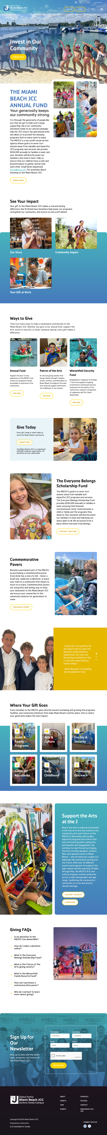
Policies (83, 1101)
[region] (80, 659)
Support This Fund (67, 531)
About (62, 1097)
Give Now (17, 393)
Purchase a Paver (21, 607)
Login (88, 2)
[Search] (93, 9)
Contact (84, 1105)
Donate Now (18, 57)
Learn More (70, 902)
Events (63, 1101)
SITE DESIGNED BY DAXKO (20, 1127)
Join (80, 9)
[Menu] (102, 9)
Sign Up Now (58, 1065)
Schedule (84, 1097)
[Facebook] (76, 2)
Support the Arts (73, 895)
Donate (69, 9)
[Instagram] (80, 2)
